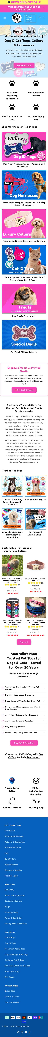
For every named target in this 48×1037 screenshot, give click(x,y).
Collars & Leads (12, 996)
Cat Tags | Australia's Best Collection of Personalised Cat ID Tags (24, 278)
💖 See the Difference (24, 390)
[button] (4, 18)
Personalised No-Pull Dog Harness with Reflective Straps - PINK (12, 580)
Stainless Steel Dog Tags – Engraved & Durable (12, 502)
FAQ (6, 853)
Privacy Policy (11, 912)
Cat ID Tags (10, 937)
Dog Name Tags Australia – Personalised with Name (24, 165)
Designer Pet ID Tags (14, 960)
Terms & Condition (13, 918)
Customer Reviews (13, 901)
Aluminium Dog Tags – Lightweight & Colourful (12, 534)
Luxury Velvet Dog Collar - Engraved (35, 579)
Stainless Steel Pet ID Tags (17, 966)
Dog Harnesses (12, 1002)
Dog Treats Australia (22, 316)
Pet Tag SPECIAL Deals (22, 352)
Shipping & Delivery (14, 836)
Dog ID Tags (10, 943)
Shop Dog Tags (24, 65)
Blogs (7, 906)
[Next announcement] (43, 8)
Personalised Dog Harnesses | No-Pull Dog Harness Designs (24, 203)
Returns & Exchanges (15, 842)
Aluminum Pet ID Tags (15, 949)
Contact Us (10, 830)
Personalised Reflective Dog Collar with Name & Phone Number (12, 622)
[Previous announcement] (4, 8)
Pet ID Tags (15, 1026)
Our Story (9, 890)
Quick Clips (10, 991)
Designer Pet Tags (34, 499)
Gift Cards (9, 977)
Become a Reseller (13, 870)
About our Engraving (14, 895)
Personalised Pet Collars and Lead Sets (23, 241)
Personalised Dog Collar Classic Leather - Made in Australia (36, 622)
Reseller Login (11, 876)
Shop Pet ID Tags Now (24, 743)
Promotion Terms (13, 847)
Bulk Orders (10, 859)
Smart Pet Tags (12, 971)
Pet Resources (11, 864)
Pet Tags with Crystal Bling (35, 533)
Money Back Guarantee (16, 923)
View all (24, 642)
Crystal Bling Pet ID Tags (16, 954)
